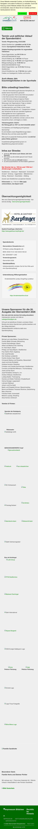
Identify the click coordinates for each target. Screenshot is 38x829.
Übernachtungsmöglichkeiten (21, 202)
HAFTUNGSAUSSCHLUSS (24, 819)
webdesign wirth (20, 827)
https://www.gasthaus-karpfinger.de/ (13, 231)
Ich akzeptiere (22, 13)
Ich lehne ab (33, 13)
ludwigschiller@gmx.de (9, 319)
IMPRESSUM (8, 819)
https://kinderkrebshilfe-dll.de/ (19, 295)
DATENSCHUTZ (11, 821)
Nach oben (30, 824)
